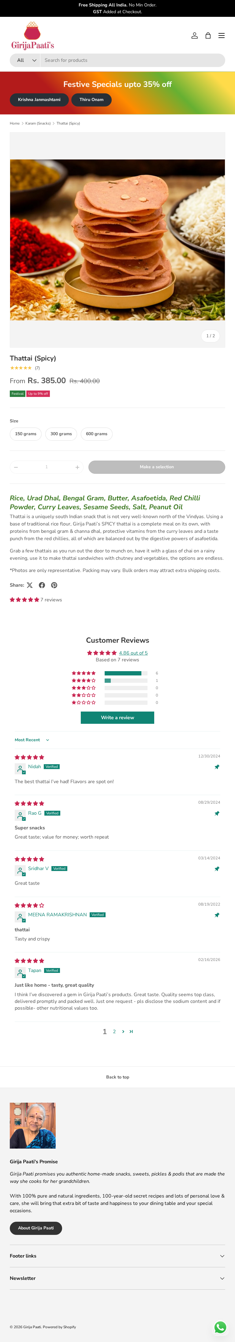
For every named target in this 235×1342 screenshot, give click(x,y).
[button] (208, 35)
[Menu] (221, 35)
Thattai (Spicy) (68, 123)
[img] (29, 757)
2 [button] (114, 1031)
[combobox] (117, 60)
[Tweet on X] (30, 585)
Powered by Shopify (59, 1327)
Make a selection (157, 467)
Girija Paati (32, 1327)
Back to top (117, 1077)
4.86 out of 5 (133, 653)
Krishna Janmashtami (39, 100)
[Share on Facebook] (42, 585)
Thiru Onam (91, 100)
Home (15, 123)
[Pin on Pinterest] (54, 585)
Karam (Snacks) (38, 123)
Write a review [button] (117, 717)
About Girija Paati (36, 1228)
